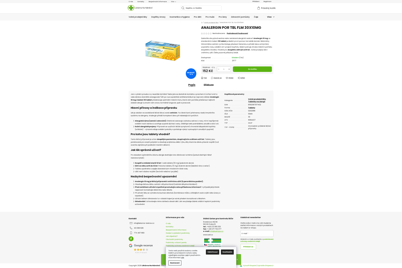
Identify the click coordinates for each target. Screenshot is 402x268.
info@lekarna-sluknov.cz (144, 223)
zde (182, 257)
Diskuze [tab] (209, 85)
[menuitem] (138, 17)
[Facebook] (131, 238)
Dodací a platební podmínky (178, 233)
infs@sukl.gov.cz (216, 231)
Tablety (251, 108)
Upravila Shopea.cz (265, 265)
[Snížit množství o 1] (218, 69)
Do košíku (252, 69)
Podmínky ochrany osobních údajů (180, 245)
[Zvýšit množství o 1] (229, 69)
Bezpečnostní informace (158, 2)
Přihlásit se (248, 247)
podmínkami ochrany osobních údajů (256, 240)
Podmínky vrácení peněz (176, 242)
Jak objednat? (172, 236)
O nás (131, 2)
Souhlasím (227, 252)
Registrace (267, 1)
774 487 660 (139, 233)
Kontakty (141, 2)
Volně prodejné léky (257, 99)
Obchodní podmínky (174, 239)
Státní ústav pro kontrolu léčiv (218, 219)
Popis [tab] (191, 85)
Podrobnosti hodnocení (237, 33)
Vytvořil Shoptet (249, 265)
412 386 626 (138, 228)
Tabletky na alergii (256, 101)
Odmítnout (212, 252)
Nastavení (175, 263)
